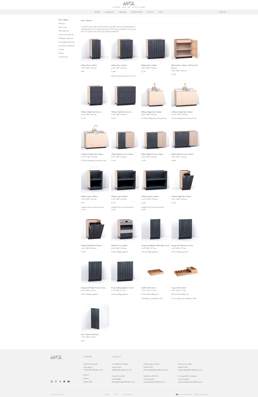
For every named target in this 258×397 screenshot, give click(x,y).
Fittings (60, 53)
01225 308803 (116, 379)
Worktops (61, 23)
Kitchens (97, 12)
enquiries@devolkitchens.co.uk (121, 370)
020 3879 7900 (148, 367)
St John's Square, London (151, 364)
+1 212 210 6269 (149, 379)
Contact (160, 12)
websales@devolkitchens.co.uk (93, 370)
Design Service (109, 12)
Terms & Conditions (127, 394)
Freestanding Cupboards (66, 42)
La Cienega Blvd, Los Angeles (187, 376)
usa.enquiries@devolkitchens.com (154, 382)
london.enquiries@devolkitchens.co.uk (156, 370)
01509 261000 (116, 367)
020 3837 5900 (182, 367)
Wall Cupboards (63, 31)
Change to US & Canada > (201, 394)
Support (87, 357)
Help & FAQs (87, 382)
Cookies (107, 394)
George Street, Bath (118, 376)
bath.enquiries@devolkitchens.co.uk (123, 382)
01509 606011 (88, 367)
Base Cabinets (63, 20)
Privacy (115, 394)
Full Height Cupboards (65, 38)
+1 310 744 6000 (183, 379)
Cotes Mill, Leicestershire (120, 364)
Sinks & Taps (62, 27)
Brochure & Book (136, 12)
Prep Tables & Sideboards (66, 46)
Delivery (86, 375)
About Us (150, 12)
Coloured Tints (63, 57)
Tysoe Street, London (185, 364)
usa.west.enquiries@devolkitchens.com (190, 382)
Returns (86, 378)
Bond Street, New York (151, 376)
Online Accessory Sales (90, 364)
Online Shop (123, 12)
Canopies (61, 49)
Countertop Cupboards (66, 34)
